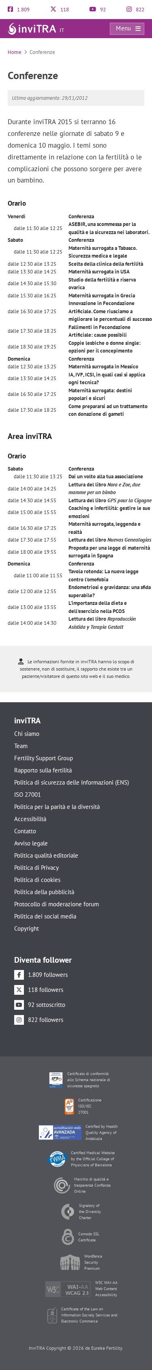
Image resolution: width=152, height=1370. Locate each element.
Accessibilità (30, 819)
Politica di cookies (37, 880)
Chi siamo (26, 734)
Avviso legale (31, 843)
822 (139, 9)
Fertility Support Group (43, 758)
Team (21, 746)
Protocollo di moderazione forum (56, 904)
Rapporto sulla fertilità (43, 770)
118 (64, 9)
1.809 (23, 9)
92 (102, 9)
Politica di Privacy (36, 868)
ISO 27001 (27, 794)
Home (14, 52)
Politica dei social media (45, 916)
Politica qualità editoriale (46, 855)
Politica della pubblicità (44, 892)
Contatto (25, 831)
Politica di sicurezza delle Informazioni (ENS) (71, 782)
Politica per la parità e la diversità (57, 807)
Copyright (26, 928)
